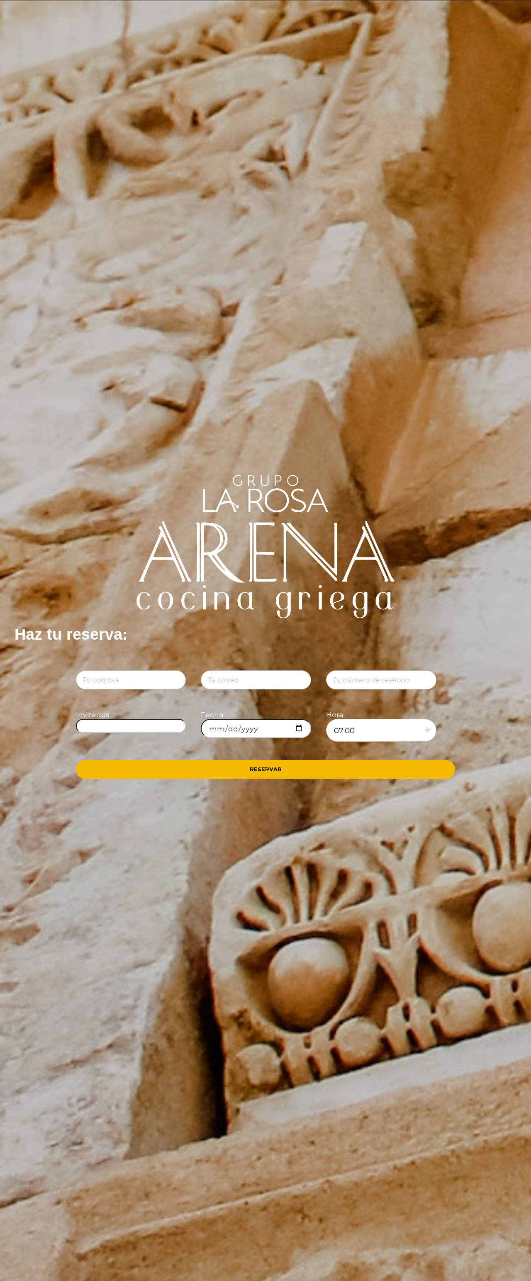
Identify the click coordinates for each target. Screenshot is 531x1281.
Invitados (93, 714)
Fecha (212, 714)
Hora (334, 714)
